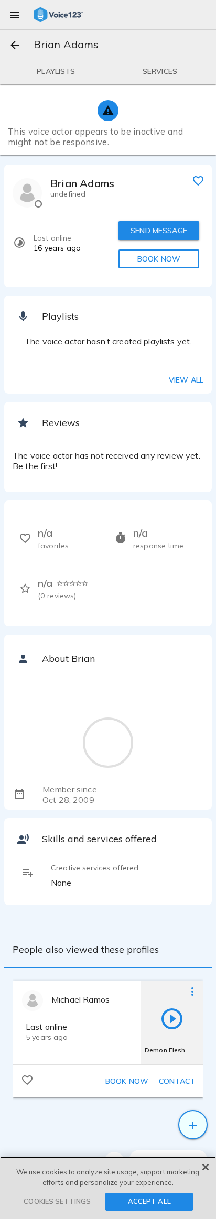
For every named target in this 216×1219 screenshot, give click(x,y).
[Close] (205, 1167)
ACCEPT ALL (149, 1201)
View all (186, 380)
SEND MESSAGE (159, 230)
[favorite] (198, 180)
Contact (177, 1081)
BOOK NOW (158, 259)
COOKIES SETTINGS (57, 1201)
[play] (172, 1018)
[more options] (192, 991)
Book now (126, 1081)
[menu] (14, 14)
